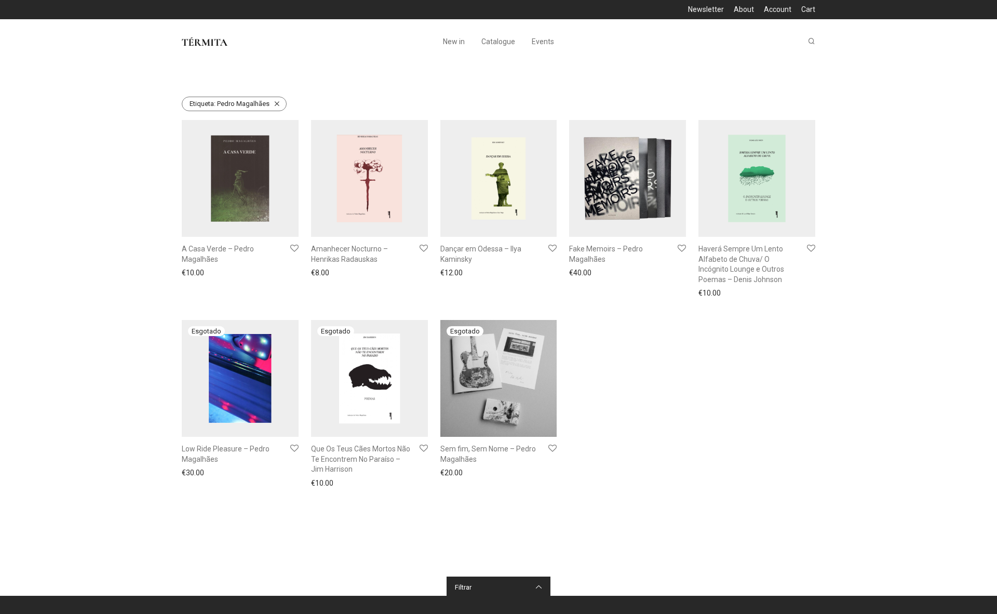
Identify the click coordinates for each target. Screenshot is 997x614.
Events (543, 41)
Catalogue (498, 41)
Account (777, 9)
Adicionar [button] (194, 273)
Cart (808, 9)
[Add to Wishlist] (294, 248)
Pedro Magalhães (230, 104)
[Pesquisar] (812, 41)
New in (454, 41)
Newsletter (706, 9)
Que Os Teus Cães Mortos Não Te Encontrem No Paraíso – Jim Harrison (360, 459)
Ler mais (193, 473)
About (744, 9)
